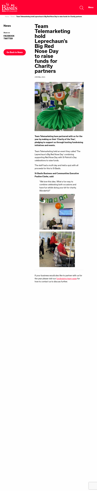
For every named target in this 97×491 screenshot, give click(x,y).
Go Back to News (15, 52)
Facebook (9, 36)
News (13, 16)
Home (7, 16)
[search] (82, 7)
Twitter (8, 38)
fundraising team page (66, 278)
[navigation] (90, 7)
